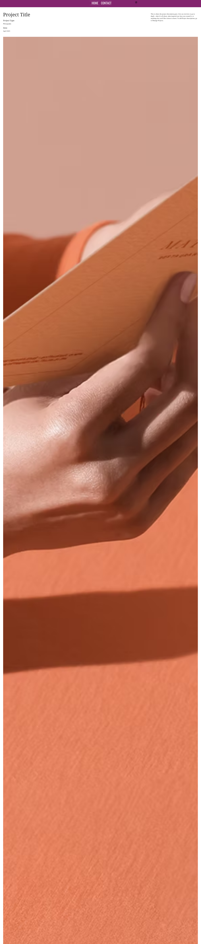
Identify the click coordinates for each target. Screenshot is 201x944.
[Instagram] (136, 2)
